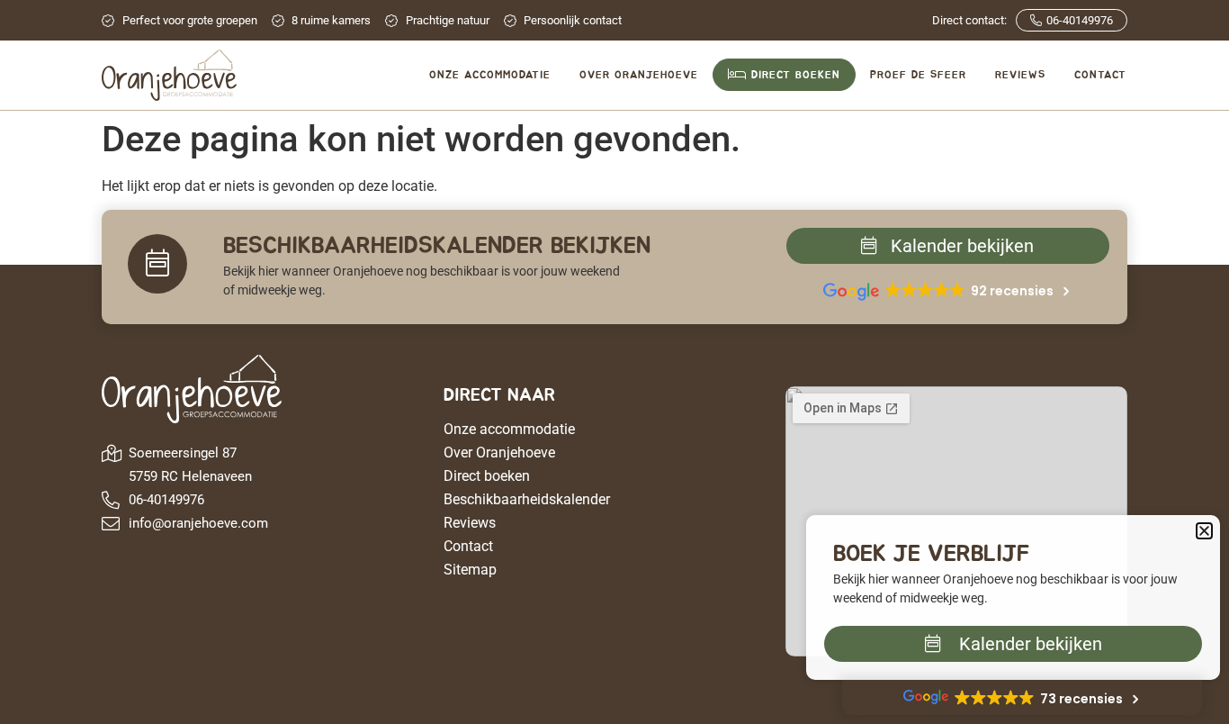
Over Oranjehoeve (499, 452)
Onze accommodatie (509, 429)
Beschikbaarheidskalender (527, 499)
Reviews (470, 522)
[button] (1204, 531)
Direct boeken (487, 475)
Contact (468, 546)
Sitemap (470, 569)
